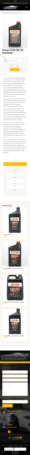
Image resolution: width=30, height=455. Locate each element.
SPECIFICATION (8, 163)
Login (15, 1)
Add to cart (14, 69)
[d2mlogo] (12, 7)
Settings (15, 452)
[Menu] (26, 7)
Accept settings (9, 449)
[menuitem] (26, 7)
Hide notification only (20, 449)
